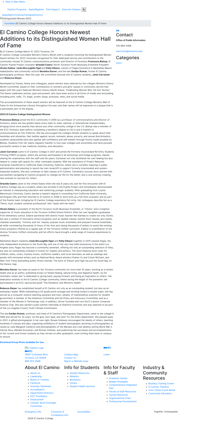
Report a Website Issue (76, 361)
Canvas (20, 14)
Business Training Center (161, 383)
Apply (5, 14)
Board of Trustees (39, 379)
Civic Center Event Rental (161, 390)
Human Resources (118, 394)
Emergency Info (33, 411)
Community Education (160, 393)
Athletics (74, 376)
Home (7, 23)
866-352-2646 (32, 361)
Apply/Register (36, 9)
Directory (38, 14)
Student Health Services (82, 386)
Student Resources (79, 373)
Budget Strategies (118, 381)
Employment (37, 399)
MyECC (12, 14)
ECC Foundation (38, 396)
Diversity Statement (40, 386)
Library (73, 383)
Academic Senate (118, 378)
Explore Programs (17, 9)
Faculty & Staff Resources (122, 391)
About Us (35, 373)
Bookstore (75, 379)
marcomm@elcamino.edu (129, 51)
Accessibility (83, 411)
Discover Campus (71, 9)
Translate (28, 14)
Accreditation (37, 389)
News (13, 23)
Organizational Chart (120, 398)
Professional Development (123, 401)
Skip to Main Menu (15, 1)
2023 (119, 63)
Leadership (36, 376)
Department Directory (41, 392)
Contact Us (70, 357)
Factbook (35, 383)
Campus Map (71, 354)
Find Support (53, 9)
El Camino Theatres (158, 386)
